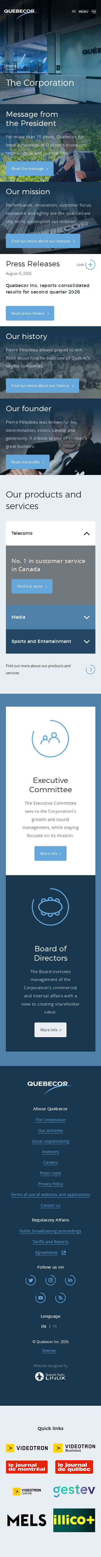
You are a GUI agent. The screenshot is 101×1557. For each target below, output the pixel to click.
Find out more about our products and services (38, 669)
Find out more (30, 586)
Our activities (50, 1130)
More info (49, 853)
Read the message (28, 168)
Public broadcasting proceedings (50, 1231)
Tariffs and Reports (50, 1241)
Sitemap (49, 1350)
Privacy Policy (50, 1183)
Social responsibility (50, 1141)
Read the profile (26, 462)
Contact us (51, 1205)
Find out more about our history (41, 385)
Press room (50, 1173)
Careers (50, 1162)
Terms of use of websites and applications (50, 1194)
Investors (50, 1151)
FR (74, 11)
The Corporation (50, 1119)
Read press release (28, 313)
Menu (83, 11)
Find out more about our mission (41, 241)
